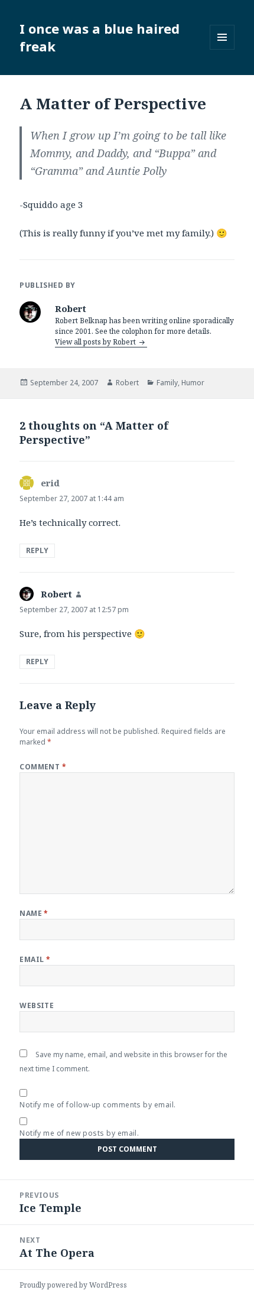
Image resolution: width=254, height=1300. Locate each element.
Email (34, 959)
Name (33, 913)
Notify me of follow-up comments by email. (97, 1105)
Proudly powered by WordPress (73, 1285)
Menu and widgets (222, 49)
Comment (42, 767)
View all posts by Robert (96, 342)
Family (167, 383)
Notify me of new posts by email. (79, 1133)
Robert (127, 383)
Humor (192, 383)
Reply (37, 550)
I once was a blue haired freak (99, 37)
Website (36, 1005)
